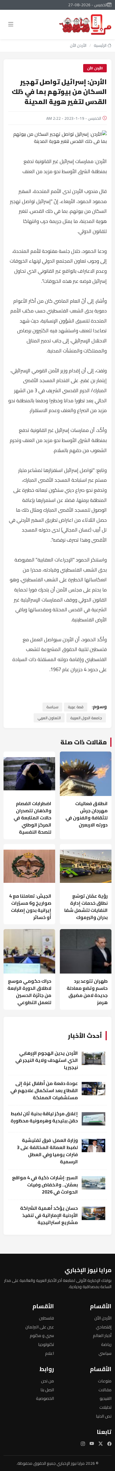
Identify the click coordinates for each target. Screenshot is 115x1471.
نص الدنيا (103, 1416)
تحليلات (105, 1407)
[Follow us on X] (100, 1443)
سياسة (52, 706)
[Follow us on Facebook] (109, 1443)
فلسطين (46, 1318)
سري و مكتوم (42, 1335)
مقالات (104, 1390)
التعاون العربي (49, 717)
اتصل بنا (47, 1390)
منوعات (104, 1381)
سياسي (104, 1353)
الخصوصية (45, 1398)
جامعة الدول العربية (86, 717)
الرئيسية (100, 45)
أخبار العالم (102, 1335)
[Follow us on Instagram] (83, 1443)
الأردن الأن (78, 45)
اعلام (49, 1353)
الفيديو (105, 1398)
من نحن (47, 1381)
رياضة (106, 1344)
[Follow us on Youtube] (92, 1443)
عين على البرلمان (39, 1327)
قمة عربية (75, 706)
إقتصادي (103, 1327)
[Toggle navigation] (11, 24)
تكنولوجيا (46, 1344)
